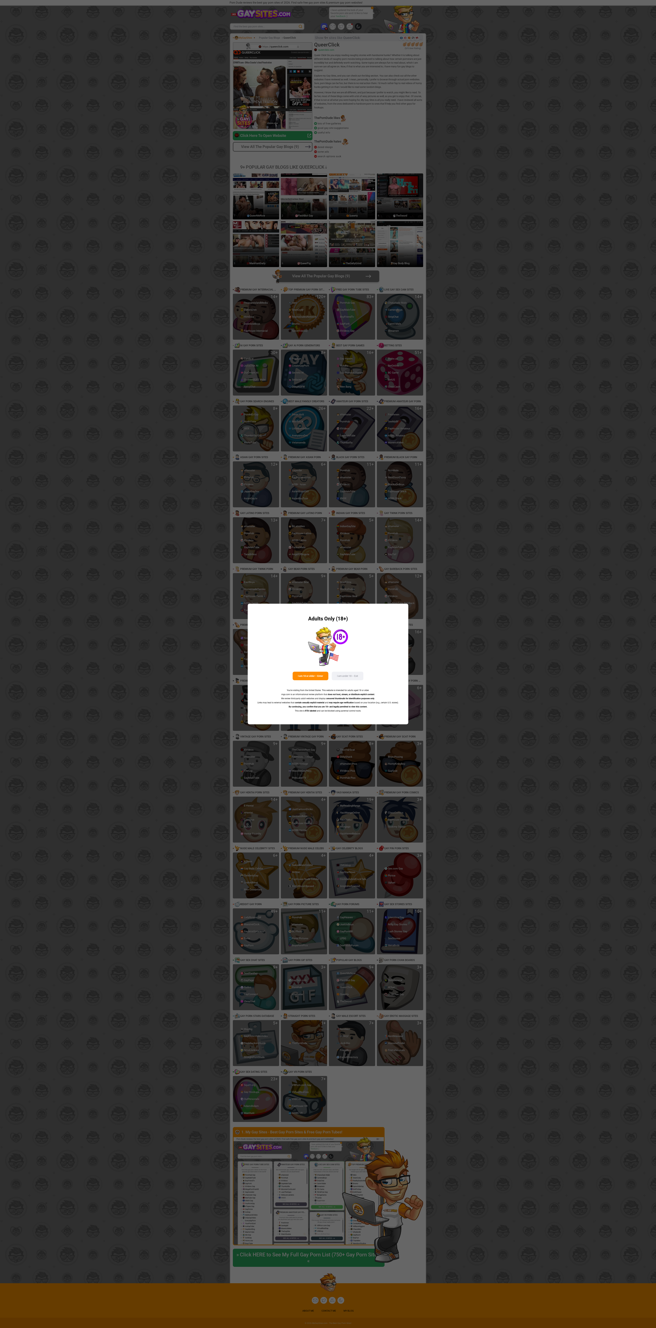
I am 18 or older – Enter (310, 676)
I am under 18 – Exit (347, 676)
